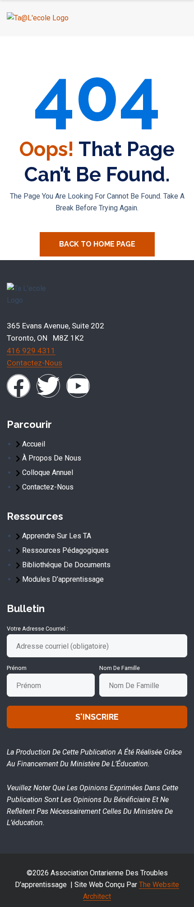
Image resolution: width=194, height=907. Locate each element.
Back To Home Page (97, 244)
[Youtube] (78, 386)
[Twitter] (48, 386)
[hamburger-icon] (176, 18)
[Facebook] (18, 386)
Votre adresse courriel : (37, 628)
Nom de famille (119, 668)
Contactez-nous (34, 362)
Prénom (17, 668)
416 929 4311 (31, 350)
